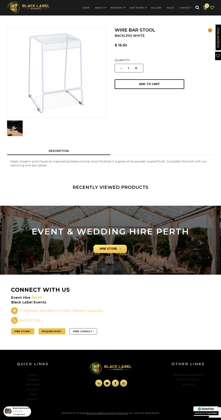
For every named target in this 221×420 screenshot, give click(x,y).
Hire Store (33, 384)
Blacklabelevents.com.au (107, 413)
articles (188, 384)
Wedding (33, 379)
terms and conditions (188, 375)
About (33, 375)
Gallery (32, 389)
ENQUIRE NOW (51, 331)
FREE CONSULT (83, 331)
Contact (32, 399)
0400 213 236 (30, 320)
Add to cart (149, 84)
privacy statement (188, 379)
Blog (33, 394)
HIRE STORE (109, 249)
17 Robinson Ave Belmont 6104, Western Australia (60, 311)
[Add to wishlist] (210, 30)
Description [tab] (59, 151)
